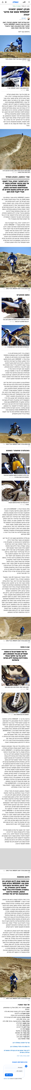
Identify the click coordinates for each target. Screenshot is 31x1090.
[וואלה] (15, 2)
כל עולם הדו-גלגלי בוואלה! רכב (19, 1046)
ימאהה (27, 1055)
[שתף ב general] (3, 2)
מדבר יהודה (19, 1055)
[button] (24, 2)
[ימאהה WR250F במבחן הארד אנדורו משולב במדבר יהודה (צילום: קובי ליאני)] (15, 48)
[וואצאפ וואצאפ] (6, 2)
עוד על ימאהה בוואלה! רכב (21, 1043)
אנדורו (24, 1055)
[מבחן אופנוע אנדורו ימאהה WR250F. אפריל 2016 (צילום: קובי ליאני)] (15, 269)
